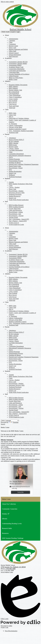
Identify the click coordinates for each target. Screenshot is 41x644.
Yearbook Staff (13, 132)
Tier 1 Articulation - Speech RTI (19, 219)
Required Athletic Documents (18, 85)
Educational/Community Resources (20, 155)
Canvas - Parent (14, 148)
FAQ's (11, 157)
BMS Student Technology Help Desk (20, 184)
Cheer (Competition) (15, 97)
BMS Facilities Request (16, 207)
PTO (10, 170)
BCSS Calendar (14, 141)
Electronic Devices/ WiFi (16, 193)
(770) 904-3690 (10, 569)
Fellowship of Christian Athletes (19, 118)
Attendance (12, 138)
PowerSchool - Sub (15, 214)
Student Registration (15, 171)
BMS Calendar (13, 143)
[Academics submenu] (5, 60)
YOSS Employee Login (16, 224)
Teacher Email (13, 217)
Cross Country (13, 99)
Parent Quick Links (15, 166)
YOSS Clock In (14, 223)
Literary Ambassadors (15, 125)
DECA (11, 116)
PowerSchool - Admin (16, 212)
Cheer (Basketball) (14, 95)
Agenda (11, 182)
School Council (14, 53)
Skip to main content (7, 1)
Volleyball (12, 108)
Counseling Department (16, 154)
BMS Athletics (13, 86)
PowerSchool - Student (16, 191)
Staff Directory (13, 56)
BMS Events (13, 145)
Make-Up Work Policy (16, 78)
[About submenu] (5, 37)
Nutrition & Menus (15, 162)
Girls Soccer (13, 104)
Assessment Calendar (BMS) (18, 63)
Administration (13, 39)
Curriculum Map (14, 72)
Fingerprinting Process (16, 161)
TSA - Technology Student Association (21, 131)
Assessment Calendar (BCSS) (18, 62)
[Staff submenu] (5, 396)
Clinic (11, 42)
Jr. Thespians (13, 124)
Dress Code (12, 47)
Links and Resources (15, 210)
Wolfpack (12, 175)
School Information (15, 55)
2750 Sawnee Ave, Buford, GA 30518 (13, 567)
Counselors (12, 44)
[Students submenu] (5, 373)
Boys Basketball (14, 92)
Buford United (13, 46)
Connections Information (16, 69)
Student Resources (14, 196)
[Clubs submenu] (5, 304)
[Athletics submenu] (5, 83)
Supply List (12, 173)
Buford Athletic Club (15, 90)
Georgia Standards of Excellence (19, 74)
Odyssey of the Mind (15, 127)
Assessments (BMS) (15, 65)
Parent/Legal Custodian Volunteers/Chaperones (23, 164)
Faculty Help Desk (15, 208)
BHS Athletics (13, 88)
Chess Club (12, 115)
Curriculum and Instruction (17, 70)
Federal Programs (14, 159)
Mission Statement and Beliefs (18, 49)
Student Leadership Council (17, 129)
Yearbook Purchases (15, 177)
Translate (15, 422)
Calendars (12, 40)
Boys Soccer (13, 102)
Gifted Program (14, 76)
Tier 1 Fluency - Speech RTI (18, 221)
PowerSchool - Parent (15, 168)
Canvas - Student (14, 187)
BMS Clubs (12, 113)
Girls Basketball (14, 93)
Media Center (13, 79)
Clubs (10, 185)
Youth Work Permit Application (19, 200)
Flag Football (13, 101)
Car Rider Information (16, 150)
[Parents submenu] (5, 136)
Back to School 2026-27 (16, 139)
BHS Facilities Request (16, 205)
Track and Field (14, 106)
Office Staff (12, 51)
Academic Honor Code (16, 67)
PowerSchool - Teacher (16, 216)
